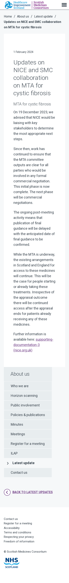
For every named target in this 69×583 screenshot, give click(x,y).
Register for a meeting (28, 444)
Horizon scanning (24, 396)
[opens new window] (11, 563)
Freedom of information (19, 541)
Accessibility (12, 528)
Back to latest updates (32, 492)
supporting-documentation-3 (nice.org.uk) (33, 344)
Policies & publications (28, 415)
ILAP (14, 453)
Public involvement (25, 405)
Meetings (18, 434)
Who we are (20, 386)
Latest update (23, 463)
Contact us (19, 472)
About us (20, 374)
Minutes (17, 424)
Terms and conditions (17, 532)
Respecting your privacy (19, 537)
